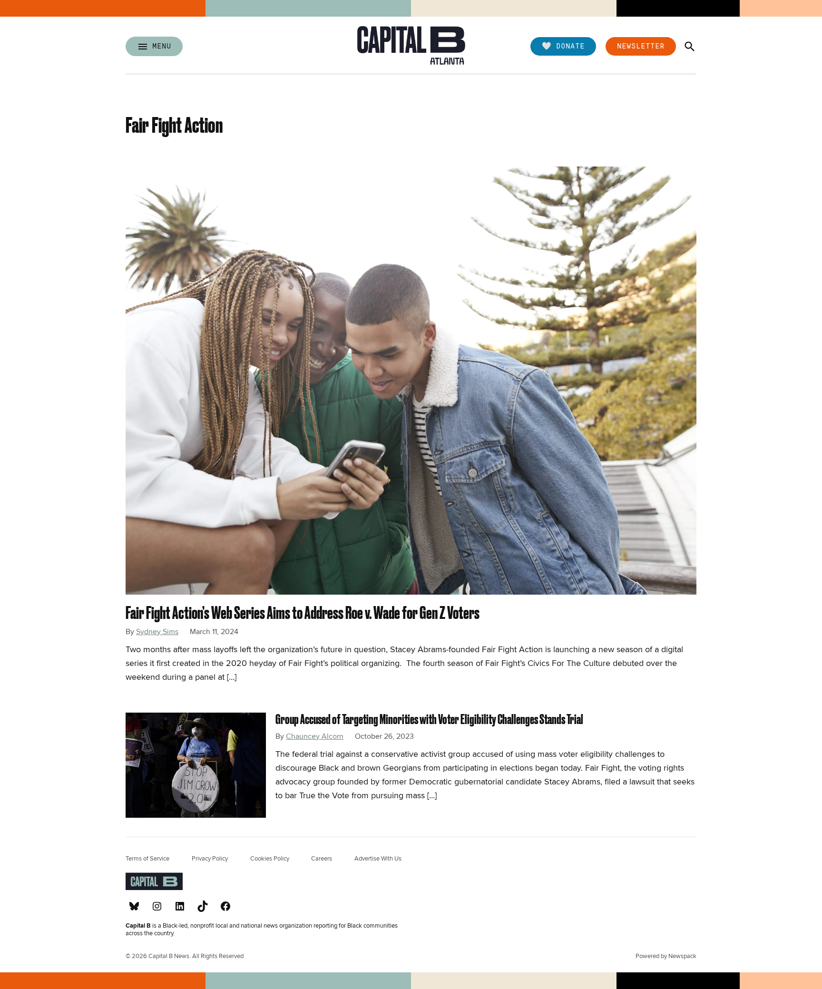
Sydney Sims (157, 631)
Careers (321, 858)
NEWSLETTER (641, 45)
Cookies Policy (269, 858)
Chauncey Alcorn (314, 736)
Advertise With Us (377, 858)
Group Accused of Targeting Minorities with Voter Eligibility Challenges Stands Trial (429, 719)
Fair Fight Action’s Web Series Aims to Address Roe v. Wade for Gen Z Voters (303, 612)
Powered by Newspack (666, 956)
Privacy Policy (210, 858)
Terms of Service (147, 858)
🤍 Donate (563, 45)
